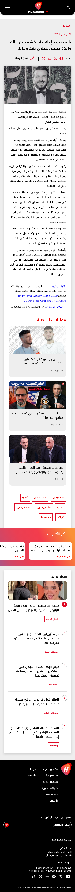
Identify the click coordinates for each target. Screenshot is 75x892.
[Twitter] (55, 58)
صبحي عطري (40, 498)
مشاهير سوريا (44, 507)
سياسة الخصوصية (62, 840)
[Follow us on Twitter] (61, 876)
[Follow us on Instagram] (47, 876)
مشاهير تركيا (51, 775)
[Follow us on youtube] (68, 876)
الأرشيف (53, 800)
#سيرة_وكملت (50, 296)
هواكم (60, 517)
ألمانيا (25, 498)
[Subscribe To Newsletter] (7, 825)
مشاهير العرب (23, 507)
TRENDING (52, 794)
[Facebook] (61, 58)
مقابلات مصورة (50, 788)
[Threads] (40, 876)
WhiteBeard (67, 887)
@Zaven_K (29, 300)
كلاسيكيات (31, 775)
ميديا (66, 25)
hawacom (46, 517)
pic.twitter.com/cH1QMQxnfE (51, 300)
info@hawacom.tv (44, 868)
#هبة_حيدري (59, 286)
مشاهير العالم (50, 782)
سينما (33, 769)
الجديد (60, 507)
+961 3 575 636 (64, 868)
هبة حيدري (58, 498)
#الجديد (37, 296)
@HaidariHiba (25, 296)
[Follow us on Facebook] (54, 876)
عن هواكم (66, 848)
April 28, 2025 (54, 306)
